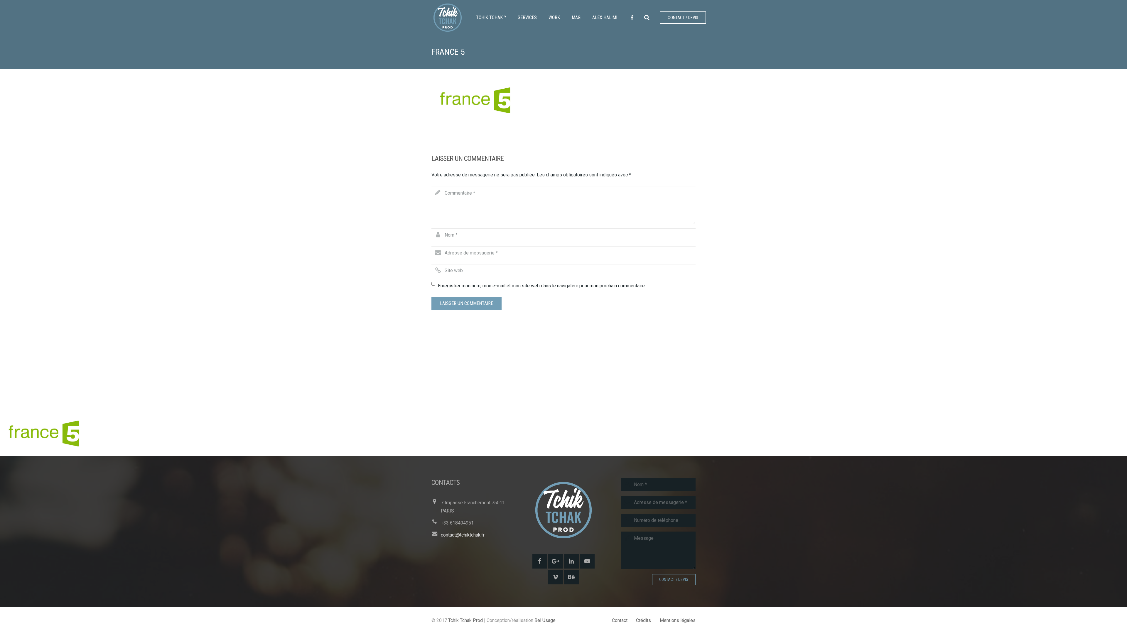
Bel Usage (545, 620)
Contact (619, 620)
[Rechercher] (646, 17)
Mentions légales (678, 620)
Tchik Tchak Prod (465, 620)
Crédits (643, 620)
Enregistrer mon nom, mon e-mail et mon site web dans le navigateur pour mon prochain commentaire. (542, 286)
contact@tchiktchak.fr (463, 535)
